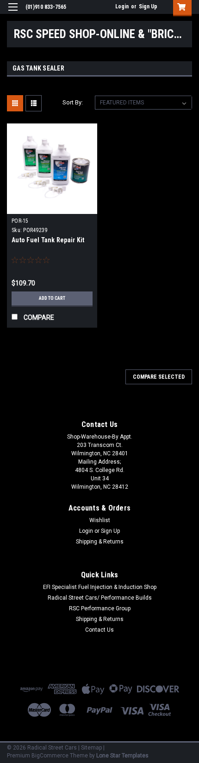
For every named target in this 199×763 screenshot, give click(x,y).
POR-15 (20, 221)
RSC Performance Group (100, 608)
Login (122, 6)
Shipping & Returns (100, 541)
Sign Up (148, 6)
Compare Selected (159, 377)
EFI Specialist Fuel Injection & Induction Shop (99, 587)
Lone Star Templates (122, 755)
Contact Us (99, 630)
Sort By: (72, 102)
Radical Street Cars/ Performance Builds (100, 598)
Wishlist (99, 520)
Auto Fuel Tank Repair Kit (48, 240)
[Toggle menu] (12, 13)
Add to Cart (52, 298)
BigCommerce (49, 755)
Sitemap (91, 747)
